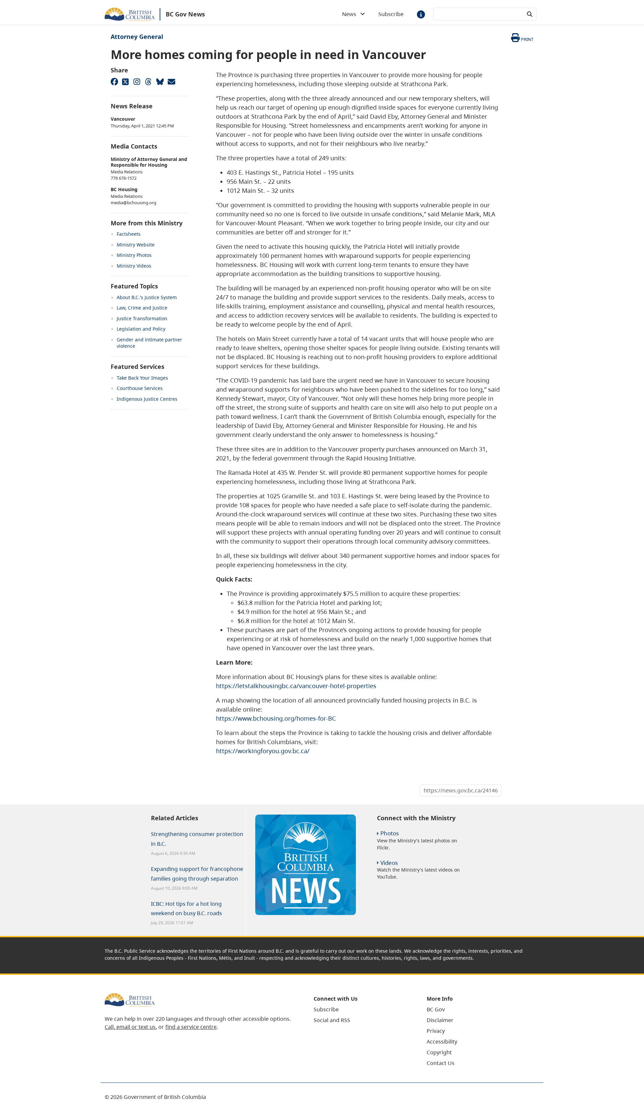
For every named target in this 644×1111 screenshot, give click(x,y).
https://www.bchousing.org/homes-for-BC (276, 718)
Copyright (439, 1052)
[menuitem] (362, 1009)
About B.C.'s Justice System (147, 297)
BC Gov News (185, 14)
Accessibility (442, 1041)
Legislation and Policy (141, 329)
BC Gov (436, 1009)
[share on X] (125, 81)
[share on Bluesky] (159, 81)
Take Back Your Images (142, 378)
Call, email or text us (130, 1027)
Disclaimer (440, 1020)
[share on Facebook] (114, 81)
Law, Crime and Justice (142, 307)
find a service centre (191, 1027)
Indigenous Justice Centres (147, 399)
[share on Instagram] (136, 81)
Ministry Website (136, 244)
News (351, 14)
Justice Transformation (142, 318)
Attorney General (137, 37)
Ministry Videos (134, 266)
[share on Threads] (148, 81)
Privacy (436, 1031)
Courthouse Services (140, 388)
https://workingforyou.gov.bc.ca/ (263, 751)
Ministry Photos (134, 255)
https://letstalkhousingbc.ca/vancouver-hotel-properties (296, 686)
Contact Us (440, 1063)
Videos (389, 863)
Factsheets (129, 234)
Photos (389, 833)
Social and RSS (332, 1020)
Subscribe (391, 14)
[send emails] (171, 81)
